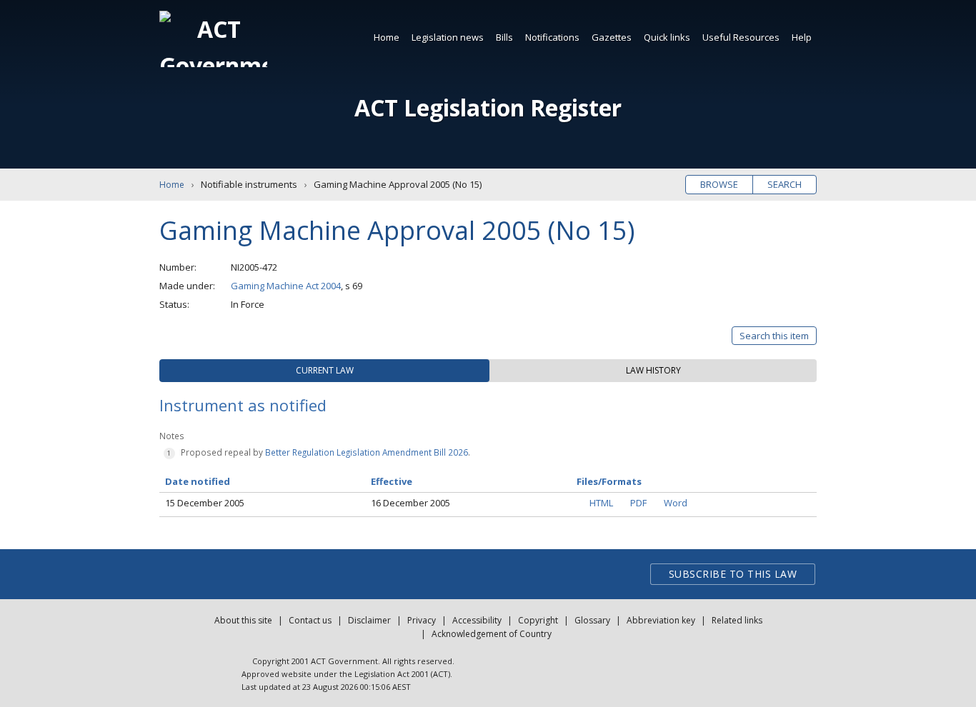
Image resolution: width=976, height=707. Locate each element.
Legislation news (448, 37)
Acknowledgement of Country (492, 634)
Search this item (774, 335)
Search (784, 184)
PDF (638, 502)
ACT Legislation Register (488, 107)
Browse (719, 184)
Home (386, 37)
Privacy (421, 620)
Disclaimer (369, 620)
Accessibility (477, 620)
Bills (504, 37)
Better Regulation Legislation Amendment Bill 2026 (366, 452)
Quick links (667, 37)
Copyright (538, 620)
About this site (243, 620)
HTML (601, 502)
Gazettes (612, 37)
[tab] (324, 370)
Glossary (592, 620)
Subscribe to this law (733, 574)
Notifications (552, 37)
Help (802, 37)
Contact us (310, 620)
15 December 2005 (204, 502)
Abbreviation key (661, 620)
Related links (737, 620)
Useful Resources (741, 37)
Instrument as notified (243, 405)
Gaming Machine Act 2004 (286, 285)
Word (675, 502)
